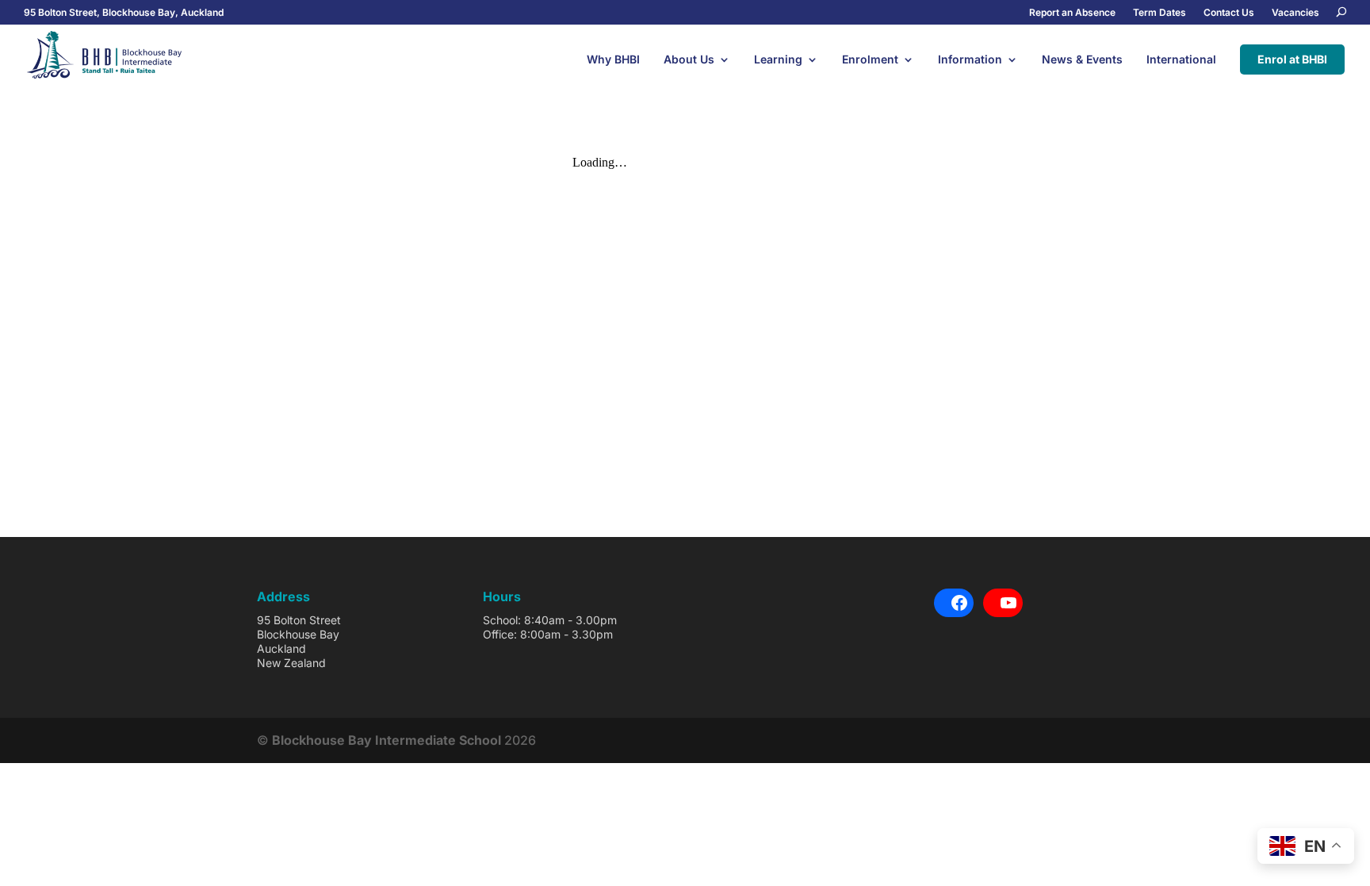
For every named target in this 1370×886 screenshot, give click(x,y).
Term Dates (1159, 13)
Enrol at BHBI (1292, 59)
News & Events (1082, 60)
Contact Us (1229, 13)
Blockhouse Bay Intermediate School (386, 740)
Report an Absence (1072, 13)
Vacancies (1295, 13)
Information (970, 60)
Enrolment (870, 60)
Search (1341, 14)
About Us (689, 60)
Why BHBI (613, 60)
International (1181, 60)
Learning (778, 60)
